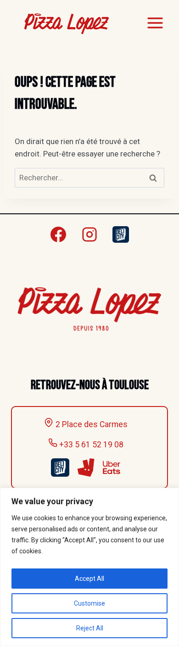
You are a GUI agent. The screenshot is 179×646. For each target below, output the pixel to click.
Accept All (89, 578)
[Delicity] (120, 234)
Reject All (89, 628)
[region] (89, 567)
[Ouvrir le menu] (155, 22)
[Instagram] (89, 234)
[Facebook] (58, 234)
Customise (89, 603)
